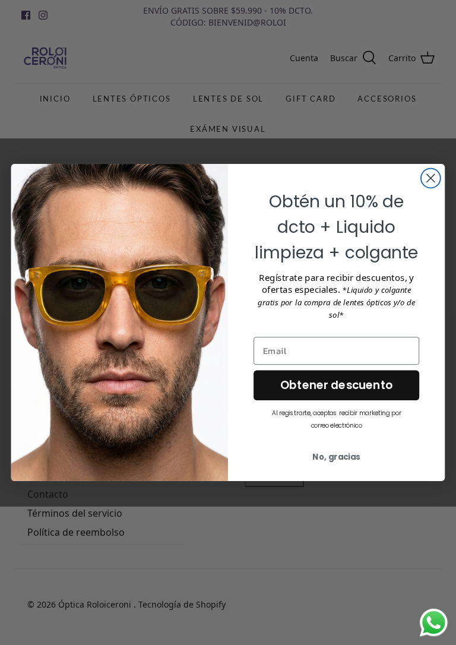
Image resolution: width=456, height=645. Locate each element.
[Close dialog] (431, 178)
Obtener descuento (336, 385)
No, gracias (336, 457)
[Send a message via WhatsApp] (433, 622)
